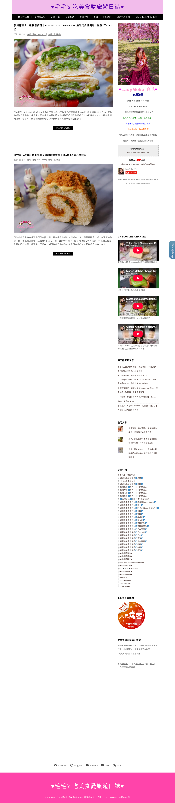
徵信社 (124, 664)
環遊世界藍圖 (123, 17)
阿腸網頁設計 (124, 797)
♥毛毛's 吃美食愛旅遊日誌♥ (87, 7)
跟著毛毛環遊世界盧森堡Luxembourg (137, 502)
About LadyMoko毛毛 (146, 17)
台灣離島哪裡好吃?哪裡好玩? (135, 499)
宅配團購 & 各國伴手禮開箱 (132, 562)
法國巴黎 (84, 17)
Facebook (62, 765)
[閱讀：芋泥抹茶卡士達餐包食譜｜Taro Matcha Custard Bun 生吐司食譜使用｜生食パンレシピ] (65, 106)
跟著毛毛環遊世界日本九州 (132, 532)
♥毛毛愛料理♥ (126, 559)
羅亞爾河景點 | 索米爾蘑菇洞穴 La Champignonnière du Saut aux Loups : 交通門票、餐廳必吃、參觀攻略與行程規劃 (138, 379)
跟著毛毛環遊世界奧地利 (131, 517)
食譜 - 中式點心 (54, 34)
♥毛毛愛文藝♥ (126, 565)
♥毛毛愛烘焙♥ (126, 553)
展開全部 (121, 475)
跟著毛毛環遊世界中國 (130, 547)
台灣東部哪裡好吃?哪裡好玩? (133, 496)
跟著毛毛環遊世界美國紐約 (132, 523)
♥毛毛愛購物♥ (126, 574)
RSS (119, 765)
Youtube (93, 765)
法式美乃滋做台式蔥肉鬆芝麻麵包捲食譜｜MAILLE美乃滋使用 (50, 155)
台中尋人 (139, 664)
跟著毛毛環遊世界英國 (130, 511)
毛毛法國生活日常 (127, 481)
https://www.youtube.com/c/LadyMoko (138, 164)
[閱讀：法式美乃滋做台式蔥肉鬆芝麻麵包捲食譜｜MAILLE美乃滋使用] (65, 232)
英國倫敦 (69, 17)
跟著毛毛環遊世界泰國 (130, 544)
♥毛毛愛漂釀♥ (126, 556)
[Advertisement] (138, 209)
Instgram (78, 765)
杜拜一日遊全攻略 (102, 17)
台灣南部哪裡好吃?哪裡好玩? (133, 493)
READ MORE (63, 128)
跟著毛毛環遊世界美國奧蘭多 (133, 526)
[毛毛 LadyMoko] (138, 84)
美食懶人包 (40, 17)
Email (107, 765)
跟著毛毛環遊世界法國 (130, 484)
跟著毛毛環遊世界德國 (130, 514)
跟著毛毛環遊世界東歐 (130, 478)
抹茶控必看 (23, 17)
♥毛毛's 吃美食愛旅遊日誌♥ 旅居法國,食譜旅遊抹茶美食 (72, 797)
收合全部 (131, 475)
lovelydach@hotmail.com (138, 152)
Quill (105, 797)
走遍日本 (55, 17)
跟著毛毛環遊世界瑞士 (130, 505)
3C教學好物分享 (129, 568)
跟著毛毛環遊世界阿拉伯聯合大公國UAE (138, 508)
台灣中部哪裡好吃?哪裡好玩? (133, 490)
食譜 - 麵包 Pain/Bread (36, 34)
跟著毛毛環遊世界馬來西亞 (132, 541)
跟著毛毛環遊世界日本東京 (132, 529)
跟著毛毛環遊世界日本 (130, 535)
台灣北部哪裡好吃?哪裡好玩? (133, 487)
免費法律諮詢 (129, 667)
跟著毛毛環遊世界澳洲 (130, 538)
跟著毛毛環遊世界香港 (130, 550)
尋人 (152, 664)
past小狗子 (125, 586)
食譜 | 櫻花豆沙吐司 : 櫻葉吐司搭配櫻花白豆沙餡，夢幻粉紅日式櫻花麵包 (143, 453)
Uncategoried (126, 583)
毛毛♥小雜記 (125, 580)
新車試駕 (124, 577)
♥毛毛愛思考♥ (126, 571)
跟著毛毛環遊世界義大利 (131, 520)
